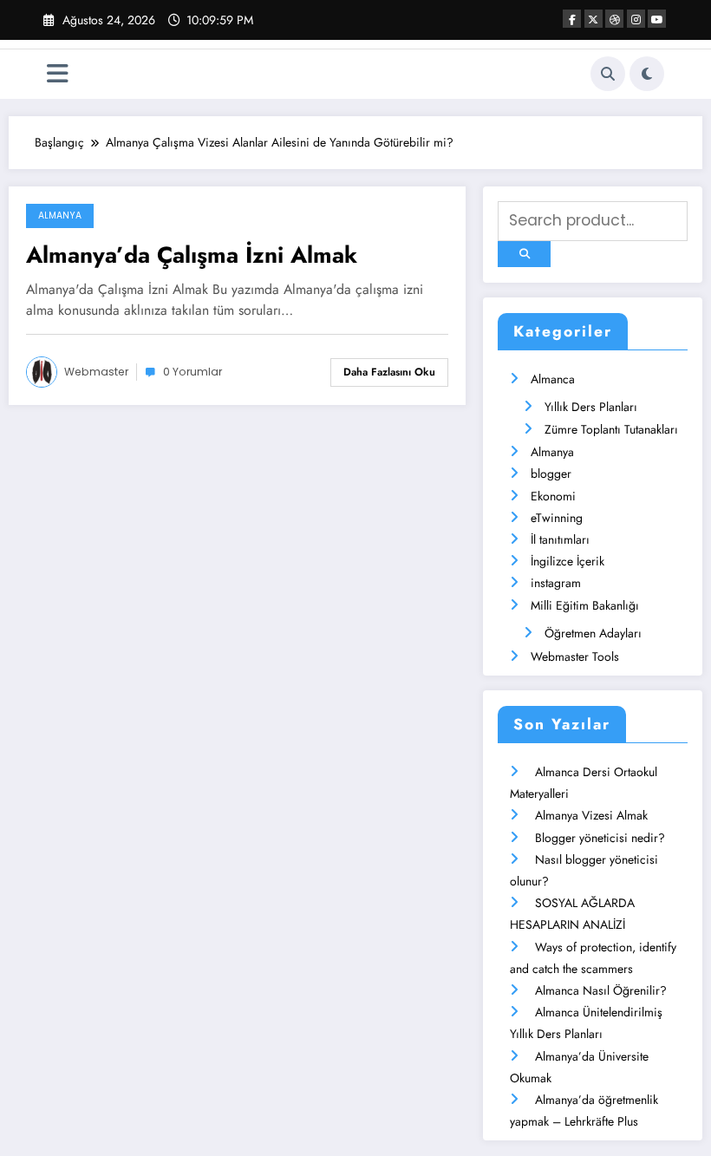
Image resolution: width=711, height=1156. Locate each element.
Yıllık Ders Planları (591, 406)
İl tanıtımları (560, 539)
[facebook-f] (572, 19)
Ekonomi (553, 496)
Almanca (553, 379)
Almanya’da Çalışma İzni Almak (191, 255)
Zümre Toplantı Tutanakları (611, 429)
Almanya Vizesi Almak (591, 815)
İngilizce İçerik (567, 561)
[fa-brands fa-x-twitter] (593, 19)
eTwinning (557, 517)
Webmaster (96, 371)
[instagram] (636, 19)
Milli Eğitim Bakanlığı (585, 605)
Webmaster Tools (575, 656)
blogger (551, 473)
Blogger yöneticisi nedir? (600, 837)
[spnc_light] (646, 73)
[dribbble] (614, 19)
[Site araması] (607, 74)
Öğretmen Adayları (593, 633)
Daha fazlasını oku (389, 372)
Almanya (60, 215)
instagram (556, 582)
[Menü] (57, 74)
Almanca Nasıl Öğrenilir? (601, 990)
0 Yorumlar (192, 371)
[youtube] (657, 19)
